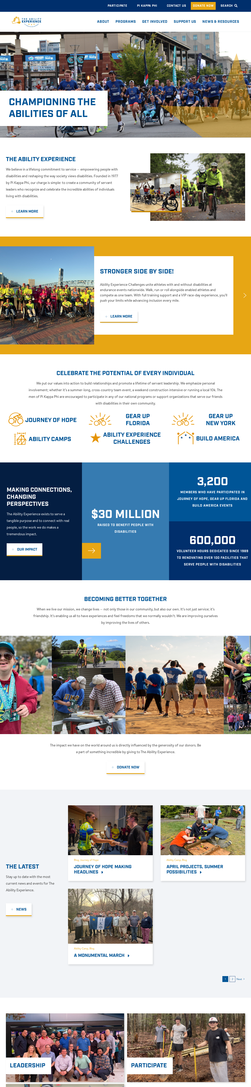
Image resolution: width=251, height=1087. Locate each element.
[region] (125, 295)
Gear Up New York (221, 420)
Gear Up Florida (138, 420)
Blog (76, 860)
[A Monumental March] (110, 892)
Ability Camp (173, 860)
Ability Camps (50, 439)
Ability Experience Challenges (132, 438)
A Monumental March (100, 955)
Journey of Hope (51, 420)
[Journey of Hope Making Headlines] (110, 808)
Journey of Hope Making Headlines (103, 869)
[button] (125, 295)
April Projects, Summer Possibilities (194, 869)
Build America (218, 439)
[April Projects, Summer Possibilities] (203, 808)
